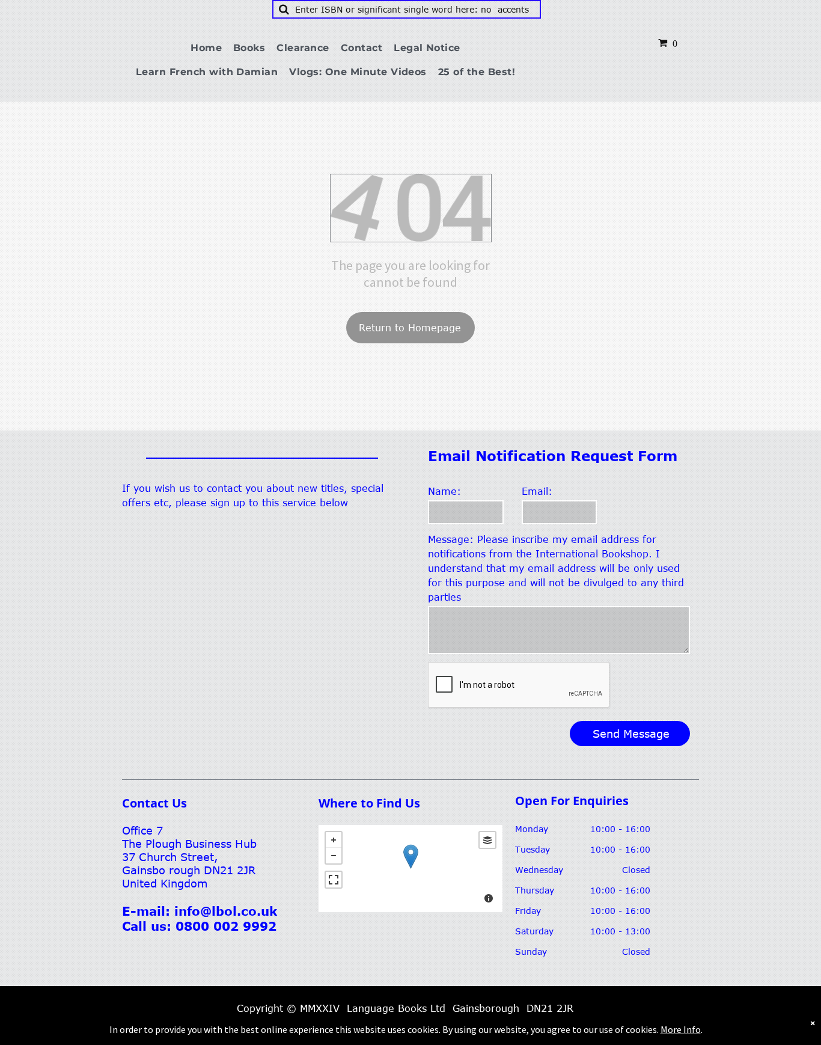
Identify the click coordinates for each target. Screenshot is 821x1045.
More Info (681, 1029)
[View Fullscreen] (333, 879)
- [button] (333, 855)
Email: (537, 491)
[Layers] (487, 840)
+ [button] (333, 840)
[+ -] (410, 868)
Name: (444, 491)
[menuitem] (210, 48)
